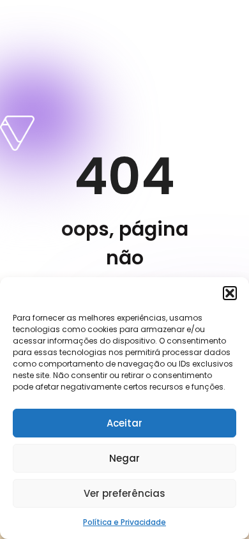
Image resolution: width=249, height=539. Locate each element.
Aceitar (124, 423)
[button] (229, 293)
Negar (124, 458)
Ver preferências (124, 493)
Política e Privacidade (124, 522)
